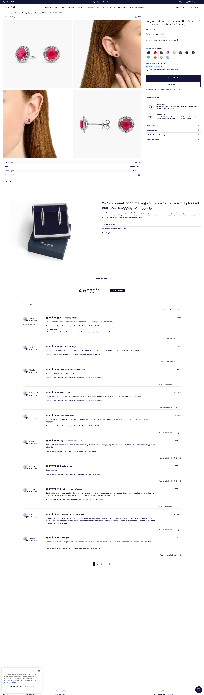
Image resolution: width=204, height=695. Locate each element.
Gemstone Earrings (34, 13)
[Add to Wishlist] (200, 21)
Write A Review (118, 290)
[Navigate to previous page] (90, 564)
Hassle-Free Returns (172, 69)
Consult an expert (173, 84)
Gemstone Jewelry (21, 13)
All (43, 13)
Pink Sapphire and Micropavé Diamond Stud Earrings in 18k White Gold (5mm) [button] (80, 499)
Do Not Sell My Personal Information (21, 687)
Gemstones (111, 7)
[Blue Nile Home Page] (10, 7)
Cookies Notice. (14, 682)
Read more (63, 523)
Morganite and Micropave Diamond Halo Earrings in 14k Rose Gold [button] (76, 451)
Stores (183, 2)
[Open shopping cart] (192, 7)
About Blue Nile (60, 691)
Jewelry (10, 13)
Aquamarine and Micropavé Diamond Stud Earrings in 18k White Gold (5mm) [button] (79, 326)
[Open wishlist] (188, 7)
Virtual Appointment (194, 2)
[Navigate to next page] (114, 564)
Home (5, 13)
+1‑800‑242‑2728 (10, 2)
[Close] (39, 671)
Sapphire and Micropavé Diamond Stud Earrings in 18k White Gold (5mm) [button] (78, 354)
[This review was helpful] (175, 338)
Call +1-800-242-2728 (172, 90)
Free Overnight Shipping (157, 69)
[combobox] (172, 310)
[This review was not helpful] (178, 338)
